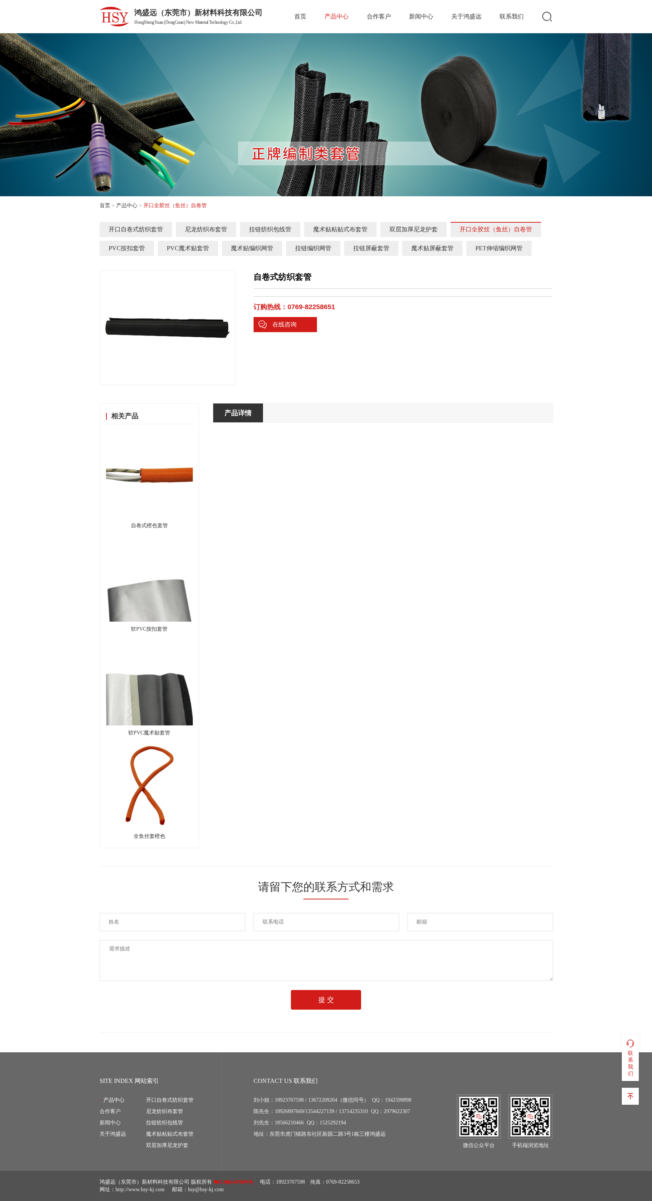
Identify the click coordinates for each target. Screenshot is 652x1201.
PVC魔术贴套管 (188, 248)
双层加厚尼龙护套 (413, 229)
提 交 (326, 1000)
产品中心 (336, 16)
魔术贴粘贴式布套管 (340, 229)
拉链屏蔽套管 (371, 248)
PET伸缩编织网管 (499, 248)
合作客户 (379, 16)
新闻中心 (421, 16)
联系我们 (512, 16)
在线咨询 (284, 324)
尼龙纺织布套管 (206, 229)
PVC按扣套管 (127, 248)
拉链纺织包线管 (270, 229)
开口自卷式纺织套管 (136, 229)
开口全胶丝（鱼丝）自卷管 (496, 229)
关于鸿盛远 (466, 16)
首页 (300, 16)
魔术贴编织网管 (252, 248)
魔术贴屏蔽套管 (432, 248)
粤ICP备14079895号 (233, 1182)
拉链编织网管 (313, 248)
